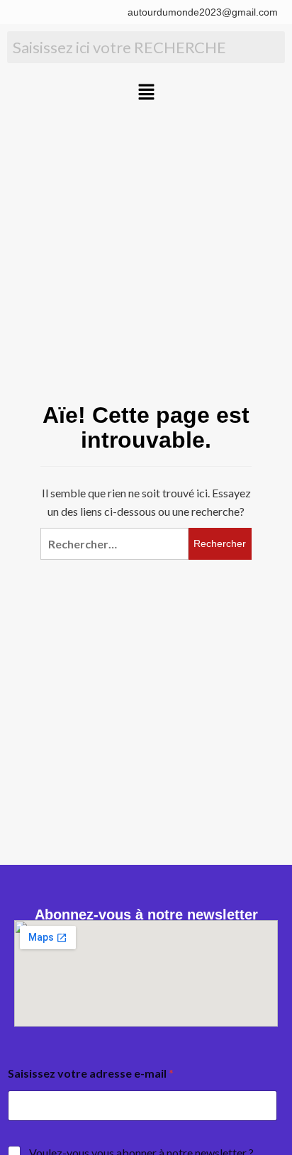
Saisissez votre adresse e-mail (91, 1073)
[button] (146, 92)
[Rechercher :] (114, 544)
